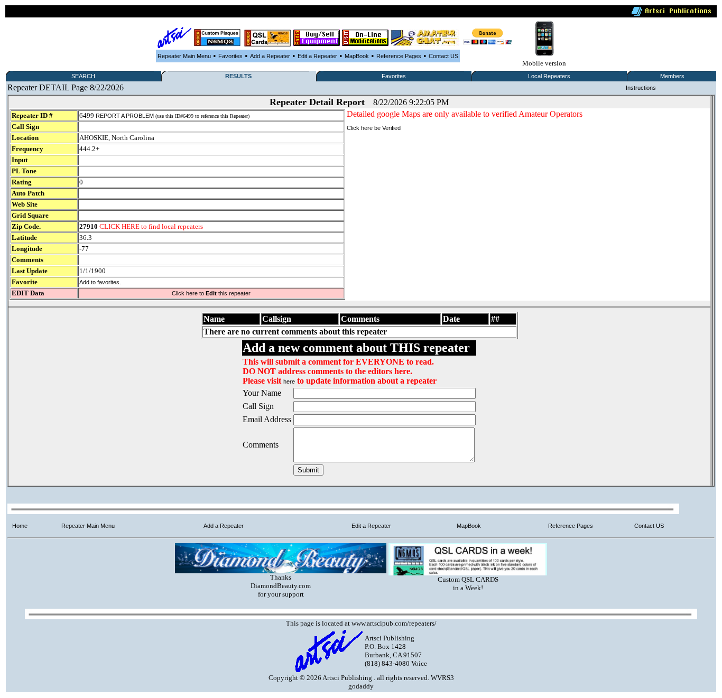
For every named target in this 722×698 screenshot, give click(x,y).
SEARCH (83, 76)
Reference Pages (398, 56)
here (289, 381)
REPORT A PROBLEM (125, 116)
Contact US (443, 56)
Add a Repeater (270, 56)
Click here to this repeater (211, 293)
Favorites (230, 56)
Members (672, 76)
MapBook (357, 56)
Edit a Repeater (317, 56)
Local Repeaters (549, 76)
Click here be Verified (374, 128)
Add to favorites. (100, 282)
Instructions (641, 88)
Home (19, 526)
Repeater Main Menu (184, 56)
